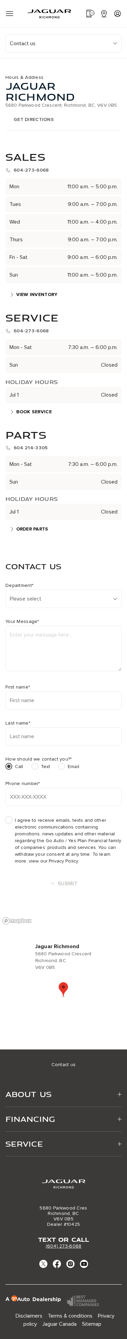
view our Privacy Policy (53, 861)
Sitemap (91, 1324)
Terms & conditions (70, 1315)
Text (45, 766)
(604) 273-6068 (64, 1246)
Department (19, 585)
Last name (17, 723)
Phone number (22, 783)
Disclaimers (29, 1315)
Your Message (22, 621)
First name (17, 687)
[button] (63, 990)
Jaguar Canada (59, 1324)
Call (19, 766)
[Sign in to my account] (117, 14)
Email (73, 766)
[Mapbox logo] (17, 921)
